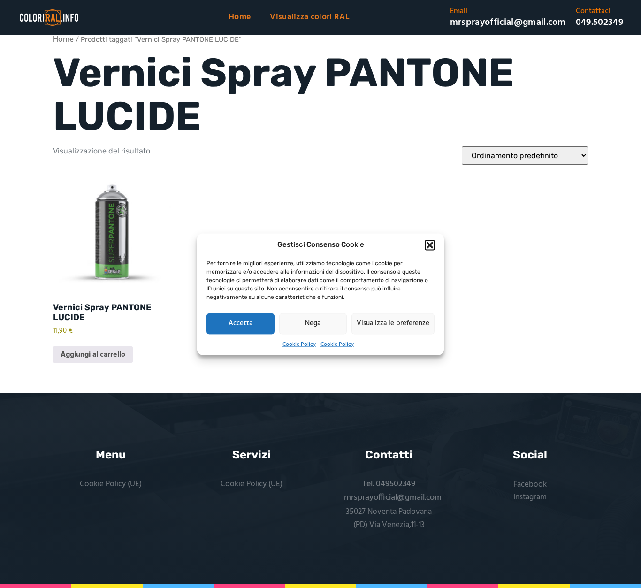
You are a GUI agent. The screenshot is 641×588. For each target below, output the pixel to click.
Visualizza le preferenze (393, 323)
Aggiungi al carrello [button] (93, 355)
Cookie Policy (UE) (111, 484)
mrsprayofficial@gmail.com (393, 497)
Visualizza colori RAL (310, 17)
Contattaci (593, 11)
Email (458, 11)
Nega (312, 323)
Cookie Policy (299, 344)
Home (240, 17)
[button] (430, 245)
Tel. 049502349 (388, 484)
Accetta (240, 323)
